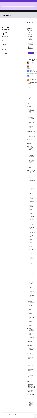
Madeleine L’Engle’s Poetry (31, 318)
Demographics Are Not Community (31, 370)
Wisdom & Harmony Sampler (32, 258)
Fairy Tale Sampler (32, 216)
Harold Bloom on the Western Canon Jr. (31, 311)
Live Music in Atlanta (31, 176)
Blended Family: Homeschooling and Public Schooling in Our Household (31, 152)
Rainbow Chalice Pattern (32, 274)
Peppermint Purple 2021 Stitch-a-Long (32, 289)
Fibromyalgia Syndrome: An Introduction (31, 115)
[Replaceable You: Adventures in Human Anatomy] (28, 72)
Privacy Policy (29, 353)
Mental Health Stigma (31, 122)
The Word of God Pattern (32, 276)
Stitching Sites (31, 281)
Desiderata (30, 309)
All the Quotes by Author (31, 299)
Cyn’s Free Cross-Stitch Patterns (31, 260)
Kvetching (3, 23)
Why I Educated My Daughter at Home (30, 147)
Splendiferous (31, 242)
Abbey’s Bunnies (32, 195)
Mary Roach (31, 72)
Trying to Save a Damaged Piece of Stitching (32, 252)
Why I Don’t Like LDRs (31, 394)
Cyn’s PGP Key (29, 106)
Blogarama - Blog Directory (5, 415)
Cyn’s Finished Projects (31, 183)
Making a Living (31, 97)
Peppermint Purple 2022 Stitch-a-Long (32, 292)
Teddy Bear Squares (32, 245)
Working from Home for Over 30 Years (31, 101)
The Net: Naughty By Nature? (31, 351)
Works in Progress (31, 282)
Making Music (30, 177)
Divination (29, 346)
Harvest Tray (31, 224)
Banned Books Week (30, 341)
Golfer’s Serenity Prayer (32, 222)
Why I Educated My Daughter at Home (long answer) (31, 161)
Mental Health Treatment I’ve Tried (31, 124)
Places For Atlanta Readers (31, 323)
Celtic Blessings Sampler (32, 284)
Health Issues (29, 109)
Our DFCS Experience (32, 136)
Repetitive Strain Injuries (31, 131)
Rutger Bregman (29, 83)
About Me (29, 96)
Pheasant (31, 239)
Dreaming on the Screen (31, 334)
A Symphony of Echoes (32, 75)
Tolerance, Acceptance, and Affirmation (31, 391)
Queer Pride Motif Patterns (32, 272)
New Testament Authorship (31, 400)
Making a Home (30, 143)
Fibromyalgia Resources (30, 112)
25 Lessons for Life (31, 302)
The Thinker (31, 246)
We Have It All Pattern (31, 279)
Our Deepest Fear (31, 321)
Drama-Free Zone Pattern (32, 264)
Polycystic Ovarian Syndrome (30, 129)
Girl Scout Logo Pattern (32, 267)
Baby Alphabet (31, 197)
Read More (6, 53)
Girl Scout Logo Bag (32, 220)
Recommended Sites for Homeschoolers (31, 156)
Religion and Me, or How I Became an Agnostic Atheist (31, 398)
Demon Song (31, 62)
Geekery (3, 22)
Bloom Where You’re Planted (31, 203)
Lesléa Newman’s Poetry (31, 315)
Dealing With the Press (31, 345)
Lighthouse (31, 287)
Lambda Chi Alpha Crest (32, 230)
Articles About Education (31, 149)
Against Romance (30, 355)
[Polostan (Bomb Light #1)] (28, 67)
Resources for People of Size (31, 172)
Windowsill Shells (32, 254)
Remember (30, 325)
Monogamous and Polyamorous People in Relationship (31, 379)
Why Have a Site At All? (31, 103)
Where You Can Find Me (31, 99)
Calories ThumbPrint (31, 206)
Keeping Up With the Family (31, 141)
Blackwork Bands (32, 201)
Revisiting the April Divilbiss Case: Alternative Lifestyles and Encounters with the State (31, 386)
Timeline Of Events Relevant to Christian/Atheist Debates (31, 404)
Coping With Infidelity (31, 365)
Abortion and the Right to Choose (31, 165)
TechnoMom (18, 3)
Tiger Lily (31, 248)
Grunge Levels (30, 139)
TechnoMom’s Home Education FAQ (31, 158)
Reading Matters (30, 301)
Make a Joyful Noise (32, 232)
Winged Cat (31, 256)
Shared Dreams (30, 328)
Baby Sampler (31, 198)
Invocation (30, 313)
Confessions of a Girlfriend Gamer (30, 343)
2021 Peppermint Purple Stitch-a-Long (32, 189)
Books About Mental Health (31, 119)
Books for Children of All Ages (31, 307)
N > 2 (29, 381)
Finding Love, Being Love (30, 376)
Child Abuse (29, 167)
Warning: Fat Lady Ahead (31, 170)
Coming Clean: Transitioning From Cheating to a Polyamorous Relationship (30, 361)
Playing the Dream (31, 337)
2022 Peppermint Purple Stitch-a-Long (32, 193)
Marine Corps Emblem (31, 236)
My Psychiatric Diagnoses (31, 127)
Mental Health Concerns (31, 117)
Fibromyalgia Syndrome (31, 110)
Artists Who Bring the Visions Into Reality (31, 330)
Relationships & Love (30, 354)
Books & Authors (31, 305)
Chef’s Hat (31, 209)
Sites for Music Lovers (32, 180)
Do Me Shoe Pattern (32, 262)
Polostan (30, 65)
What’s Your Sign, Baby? (32, 296)
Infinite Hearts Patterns (31, 269)
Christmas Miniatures (31, 211)
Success (30, 243)
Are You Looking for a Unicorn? (31, 358)
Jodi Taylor (31, 76)
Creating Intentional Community (30, 367)
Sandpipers (31, 240)
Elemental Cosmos (32, 213)
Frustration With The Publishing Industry (31, 349)
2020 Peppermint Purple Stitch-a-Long (32, 186)
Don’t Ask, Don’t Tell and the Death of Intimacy (31, 372)
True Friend (31, 249)
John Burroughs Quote (32, 228)
